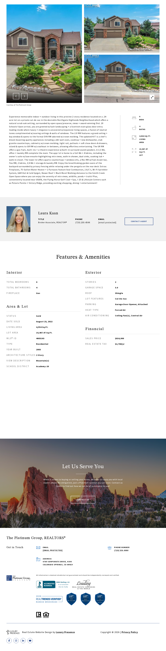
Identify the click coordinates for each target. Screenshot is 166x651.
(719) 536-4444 (121, 550)
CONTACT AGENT (139, 221)
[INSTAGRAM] (16, 640)
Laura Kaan (48, 213)
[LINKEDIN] (23, 640)
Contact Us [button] (83, 499)
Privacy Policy (130, 632)
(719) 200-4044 (82, 222)
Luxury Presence (65, 632)
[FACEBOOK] (9, 640)
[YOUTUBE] (30, 640)
